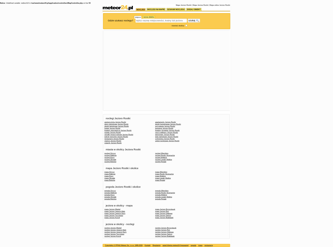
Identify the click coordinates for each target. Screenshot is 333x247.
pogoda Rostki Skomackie (165, 193)
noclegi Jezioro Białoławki (165, 236)
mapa (200, 245)
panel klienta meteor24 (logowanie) (176, 245)
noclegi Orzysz (110, 153)
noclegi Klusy (109, 158)
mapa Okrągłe (109, 178)
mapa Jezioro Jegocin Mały (114, 211)
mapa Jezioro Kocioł (112, 218)
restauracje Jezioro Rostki (114, 139)
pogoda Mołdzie (161, 195)
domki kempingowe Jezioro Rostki (168, 124)
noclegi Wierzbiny (161, 153)
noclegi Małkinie (110, 155)
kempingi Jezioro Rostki (164, 128)
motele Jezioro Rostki (112, 133)
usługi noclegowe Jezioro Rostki (167, 141)
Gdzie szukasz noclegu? (120, 20)
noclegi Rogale (160, 162)
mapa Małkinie (109, 174)
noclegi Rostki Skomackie (165, 155)
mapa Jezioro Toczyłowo (113, 216)
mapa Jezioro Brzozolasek (165, 209)
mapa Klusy (108, 176)
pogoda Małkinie (110, 193)
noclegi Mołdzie (161, 158)
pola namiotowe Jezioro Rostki (166, 137)
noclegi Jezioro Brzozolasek (165, 228)
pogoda (193, 245)
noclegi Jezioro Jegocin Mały (115, 230)
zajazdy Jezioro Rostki (113, 143)
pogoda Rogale (160, 199)
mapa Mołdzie (160, 176)
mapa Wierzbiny (161, 172)
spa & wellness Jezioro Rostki (166, 133)
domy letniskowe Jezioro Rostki (116, 124)
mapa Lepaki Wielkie (163, 178)
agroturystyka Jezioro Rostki (115, 122)
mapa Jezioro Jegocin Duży (114, 213)
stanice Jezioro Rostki (112, 141)
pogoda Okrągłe (110, 197)
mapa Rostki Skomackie (164, 174)
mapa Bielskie (109, 180)
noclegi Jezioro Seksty (163, 234)
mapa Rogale (160, 180)
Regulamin (157, 245)
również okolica (178, 26)
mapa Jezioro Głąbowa (163, 213)
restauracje (208, 245)
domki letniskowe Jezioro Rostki (116, 126)
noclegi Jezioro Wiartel (112, 228)
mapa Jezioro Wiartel (112, 209)
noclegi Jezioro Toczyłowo (114, 234)
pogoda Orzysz (110, 191)
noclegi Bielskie (110, 162)
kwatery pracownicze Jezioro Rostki (118, 130)
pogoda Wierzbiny (162, 191)
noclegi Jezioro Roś (162, 230)
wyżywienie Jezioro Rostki (165, 126)
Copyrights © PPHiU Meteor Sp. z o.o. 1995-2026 (124, 245)
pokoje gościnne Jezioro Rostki (116, 137)
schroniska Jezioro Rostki (165, 139)
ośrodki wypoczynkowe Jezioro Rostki (118, 135)
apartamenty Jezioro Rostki (165, 122)
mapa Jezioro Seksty (163, 216)
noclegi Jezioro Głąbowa (164, 232)
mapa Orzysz (109, 172)
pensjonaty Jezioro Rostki (165, 135)
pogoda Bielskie (110, 199)
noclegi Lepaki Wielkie (163, 160)
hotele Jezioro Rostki (112, 128)
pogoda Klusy (109, 195)
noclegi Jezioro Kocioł (112, 236)
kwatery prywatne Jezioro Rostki (167, 130)
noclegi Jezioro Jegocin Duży (115, 232)
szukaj (192, 20)
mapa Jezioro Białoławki (164, 218)
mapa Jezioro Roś (162, 211)
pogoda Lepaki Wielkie (163, 197)
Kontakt (148, 245)
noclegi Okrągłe (110, 160)
